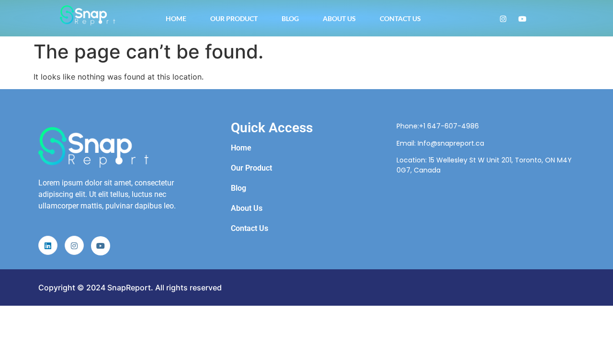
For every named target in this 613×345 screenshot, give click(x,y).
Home (176, 18)
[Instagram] (503, 18)
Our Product (234, 18)
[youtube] (100, 245)
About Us (339, 18)
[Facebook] (522, 18)
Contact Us (400, 18)
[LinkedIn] (47, 245)
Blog (290, 18)
